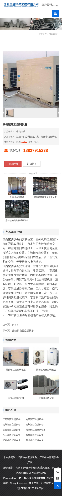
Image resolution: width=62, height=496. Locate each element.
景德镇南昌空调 (16, 398)
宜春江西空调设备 (11, 440)
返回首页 (32, 163)
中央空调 (20, 131)
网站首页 (53, 34)
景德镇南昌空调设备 (23, 330)
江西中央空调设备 (27, 457)
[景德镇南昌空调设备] (46, 356)
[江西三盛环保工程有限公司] (31, 5)
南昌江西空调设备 (35, 419)
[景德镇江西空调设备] (16, 356)
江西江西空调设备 (11, 419)
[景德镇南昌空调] (16, 384)
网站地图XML (39, 472)
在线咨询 (13, 163)
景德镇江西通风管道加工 (45, 197)
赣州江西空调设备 (35, 424)
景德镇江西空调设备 (16, 369)
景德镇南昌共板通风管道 (17, 220)
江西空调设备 (11, 266)
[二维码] (57, 478)
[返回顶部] (57, 485)
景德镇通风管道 (17, 197)
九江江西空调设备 (11, 435)
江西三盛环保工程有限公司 (31, 478)
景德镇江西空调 (46, 398)
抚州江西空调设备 (11, 424)
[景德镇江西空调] (46, 384)
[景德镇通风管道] (16, 186)
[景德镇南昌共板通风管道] (16, 209)
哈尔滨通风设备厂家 (43, 467)
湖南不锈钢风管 (24, 467)
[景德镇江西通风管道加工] (45, 186)
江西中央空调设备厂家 (27, 136)
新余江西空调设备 (35, 435)
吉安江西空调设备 (11, 429)
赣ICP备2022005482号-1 (31, 488)
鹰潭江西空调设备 (35, 440)
